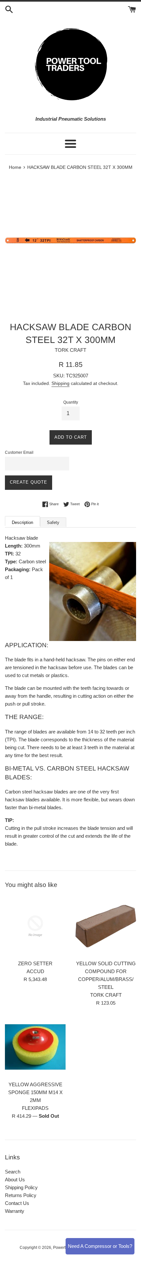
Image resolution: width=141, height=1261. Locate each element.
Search (12, 1171)
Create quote (28, 482)
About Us (15, 1179)
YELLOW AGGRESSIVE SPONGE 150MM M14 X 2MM (35, 1092)
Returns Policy (20, 1195)
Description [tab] (22, 522)
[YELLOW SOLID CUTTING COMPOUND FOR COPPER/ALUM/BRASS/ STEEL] (105, 926)
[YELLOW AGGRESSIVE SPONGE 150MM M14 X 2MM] (35, 1047)
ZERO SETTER (35, 963)
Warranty (14, 1211)
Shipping (60, 383)
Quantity (70, 402)
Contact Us (17, 1203)
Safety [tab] (53, 522)
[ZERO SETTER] (35, 926)
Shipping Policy (21, 1187)
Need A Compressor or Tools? (100, 1246)
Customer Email (19, 452)
